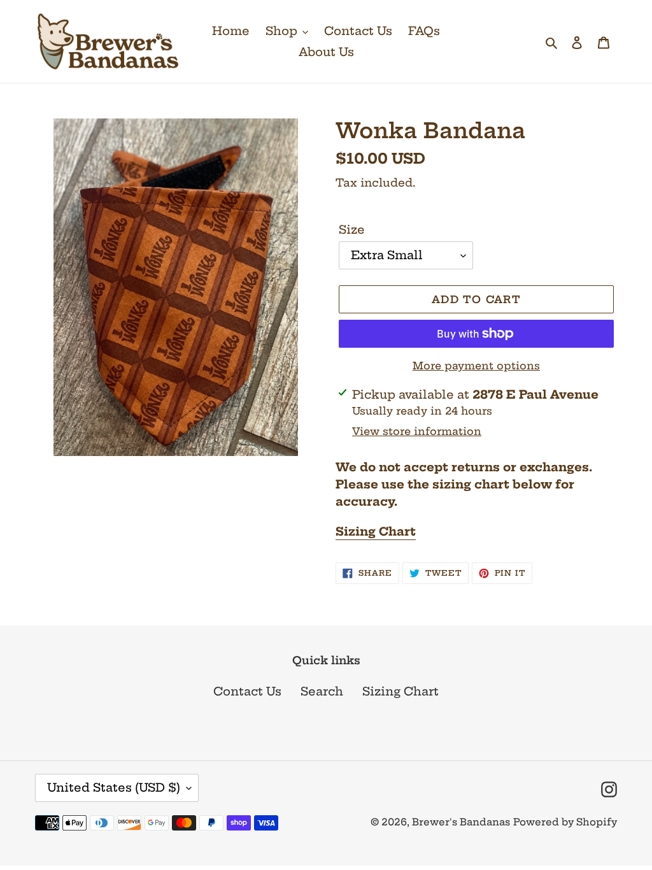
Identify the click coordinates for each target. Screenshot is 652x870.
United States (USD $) (113, 787)
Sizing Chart (376, 531)
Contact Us (247, 691)
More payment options (476, 365)
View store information (416, 431)
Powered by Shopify (565, 822)
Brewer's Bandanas (461, 822)
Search (322, 691)
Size (352, 229)
